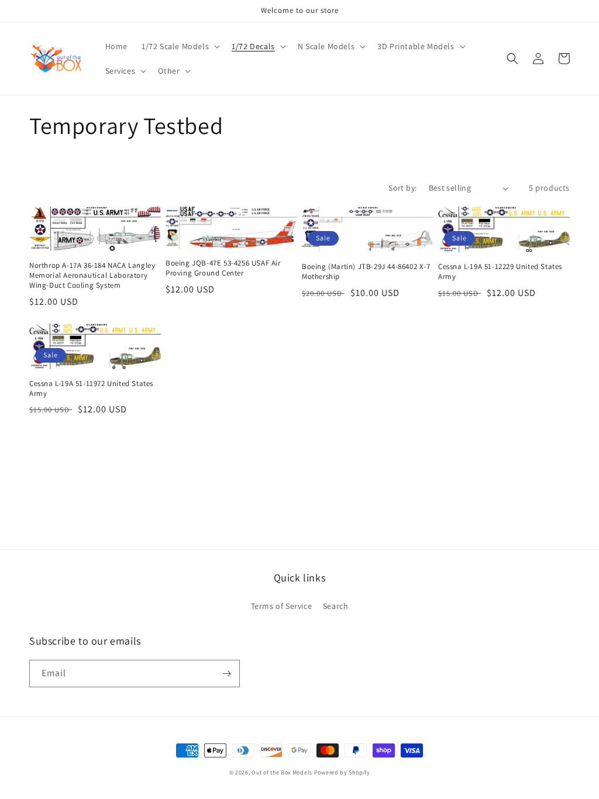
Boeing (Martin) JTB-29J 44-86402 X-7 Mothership (366, 271)
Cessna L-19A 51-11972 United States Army (91, 388)
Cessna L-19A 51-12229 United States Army (500, 271)
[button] (180, 46)
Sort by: (402, 187)
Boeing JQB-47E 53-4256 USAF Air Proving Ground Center (223, 268)
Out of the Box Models (282, 772)
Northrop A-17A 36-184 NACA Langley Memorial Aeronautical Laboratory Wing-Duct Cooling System (92, 275)
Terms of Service (281, 606)
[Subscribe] (226, 673)
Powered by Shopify (342, 772)
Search (336, 606)
